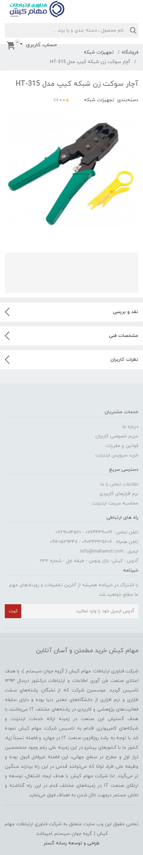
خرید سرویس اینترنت (116, 455)
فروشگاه (130, 52)
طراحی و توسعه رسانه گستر (72, 843)
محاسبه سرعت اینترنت (115, 503)
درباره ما (130, 426)
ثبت (13, 611)
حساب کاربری (40, 45)
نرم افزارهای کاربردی (118, 494)
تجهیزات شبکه (99, 52)
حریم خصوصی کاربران (116, 436)
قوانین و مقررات (122, 446)
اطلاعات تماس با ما (119, 484)
